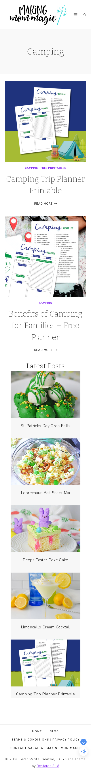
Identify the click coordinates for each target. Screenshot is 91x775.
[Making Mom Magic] (38, 15)
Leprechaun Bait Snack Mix (45, 492)
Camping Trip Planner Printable (45, 694)
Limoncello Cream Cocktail (45, 627)
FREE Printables (53, 168)
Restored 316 (48, 765)
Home (37, 731)
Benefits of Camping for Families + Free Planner (45, 325)
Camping (31, 168)
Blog (54, 731)
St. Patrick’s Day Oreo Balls (45, 425)
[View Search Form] (84, 14)
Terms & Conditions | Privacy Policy (45, 739)
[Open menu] (76, 14)
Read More (45, 204)
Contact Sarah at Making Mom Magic (45, 748)
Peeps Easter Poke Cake (45, 560)
